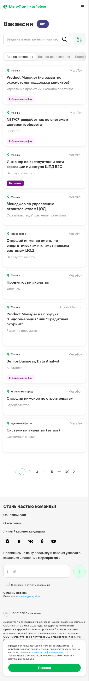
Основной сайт (14, 515)
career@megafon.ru (31, 596)
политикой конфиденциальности (48, 652)
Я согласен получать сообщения (30, 584)
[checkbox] (8, 584)
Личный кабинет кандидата (24, 531)
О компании (12, 523)
